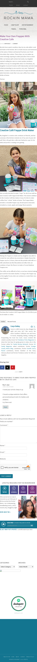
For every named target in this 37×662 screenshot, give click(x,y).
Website (3, 459)
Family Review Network (20, 344)
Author (3, 321)
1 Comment (15, 43)
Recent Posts (12, 321)
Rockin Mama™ (18, 15)
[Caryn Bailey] (5, 334)
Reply (5, 407)
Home (12, 656)
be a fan (14, 491)
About (17, 656)
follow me (4, 491)
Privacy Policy (30, 656)
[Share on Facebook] (2, 367)
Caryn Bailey (15, 326)
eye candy (23, 491)
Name (2, 445)
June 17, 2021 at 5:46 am (8, 386)
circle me (32, 491)
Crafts (20, 371)
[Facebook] (32, 326)
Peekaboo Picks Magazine (26, 340)
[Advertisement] (15, 547)
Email (2, 452)
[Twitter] (34, 326)
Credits (26, 659)
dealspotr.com (18, 613)
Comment (4, 425)
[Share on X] (7, 367)
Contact (22, 656)
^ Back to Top (6, 656)
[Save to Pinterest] (12, 367)
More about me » (5, 512)
